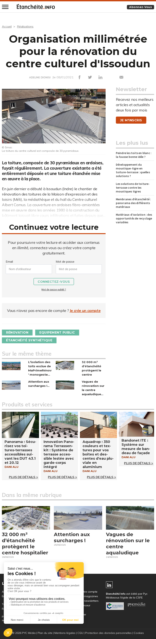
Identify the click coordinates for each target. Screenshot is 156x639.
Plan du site (45, 633)
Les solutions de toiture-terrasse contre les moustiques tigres (133, 187)
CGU (80, 633)
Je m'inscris (131, 120)
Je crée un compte (85, 310)
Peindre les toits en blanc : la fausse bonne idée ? (134, 155)
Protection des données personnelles (108, 633)
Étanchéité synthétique (29, 340)
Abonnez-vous (140, 7)
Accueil (7, 26)
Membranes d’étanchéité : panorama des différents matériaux (133, 203)
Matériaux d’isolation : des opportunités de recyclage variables (134, 218)
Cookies (139, 633)
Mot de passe (65, 261)
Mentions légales (64, 633)
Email (9, 261)
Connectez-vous (54, 282)
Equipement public (57, 332)
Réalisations (25, 26)
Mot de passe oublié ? (53, 289)
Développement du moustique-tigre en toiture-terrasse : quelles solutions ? (133, 170)
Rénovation (17, 332)
